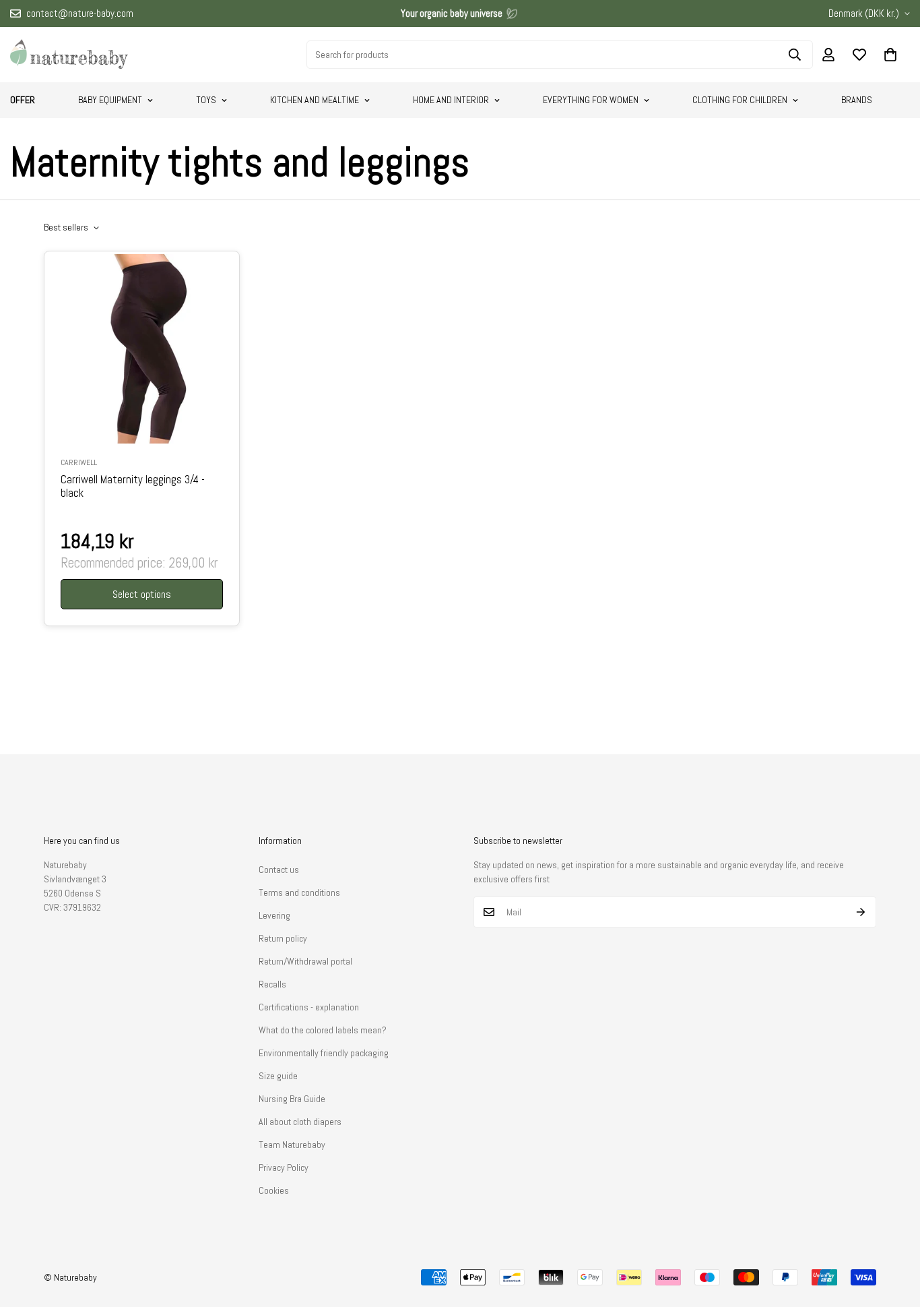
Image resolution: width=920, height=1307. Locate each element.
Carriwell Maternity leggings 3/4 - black (133, 486)
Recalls (272, 984)
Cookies (274, 1190)
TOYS (206, 100)
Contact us (279, 869)
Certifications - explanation (309, 1007)
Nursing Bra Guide (292, 1099)
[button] (890, 54)
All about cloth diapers (300, 1122)
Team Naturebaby (292, 1144)
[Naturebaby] (69, 54)
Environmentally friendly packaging (324, 1053)
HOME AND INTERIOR (451, 100)
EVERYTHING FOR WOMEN (590, 100)
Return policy (283, 938)
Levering (274, 915)
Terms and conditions (299, 892)
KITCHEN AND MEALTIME (314, 100)
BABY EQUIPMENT (110, 100)
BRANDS (856, 100)
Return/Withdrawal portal (305, 961)
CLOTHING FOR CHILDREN (739, 100)
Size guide (278, 1076)
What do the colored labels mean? (323, 1030)
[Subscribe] (861, 912)
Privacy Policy (283, 1167)
